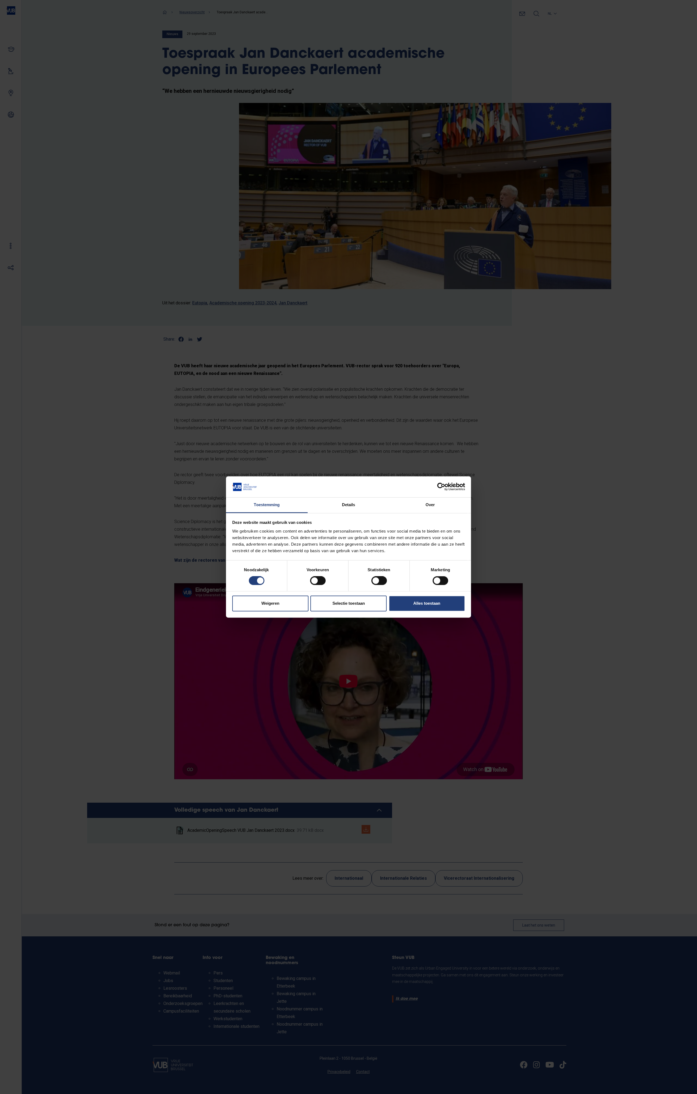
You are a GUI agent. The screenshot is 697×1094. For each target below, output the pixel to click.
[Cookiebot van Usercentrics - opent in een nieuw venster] (441, 487)
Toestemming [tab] (267, 504)
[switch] (318, 580)
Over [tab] (430, 504)
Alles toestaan (426, 603)
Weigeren (270, 603)
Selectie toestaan (348, 603)
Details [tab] (348, 504)
